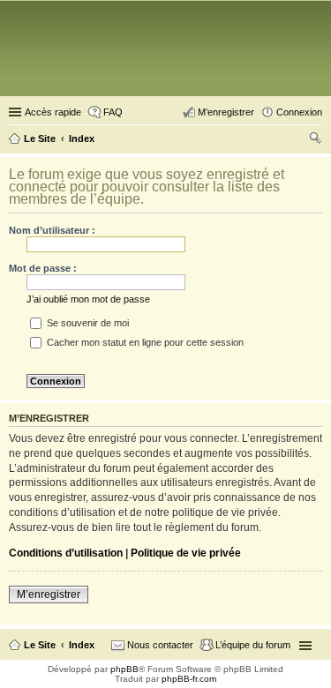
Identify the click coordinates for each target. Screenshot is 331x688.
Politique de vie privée (186, 553)
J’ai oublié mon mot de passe (88, 299)
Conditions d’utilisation (66, 553)
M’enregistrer (48, 594)
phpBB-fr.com (189, 679)
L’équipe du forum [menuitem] (252, 644)
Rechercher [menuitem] (315, 140)
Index (81, 644)
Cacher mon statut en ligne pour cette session (144, 342)
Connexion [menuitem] (299, 112)
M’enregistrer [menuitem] (226, 112)
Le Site (40, 644)
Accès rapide (53, 112)
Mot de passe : (43, 268)
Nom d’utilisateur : (52, 230)
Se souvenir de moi (86, 323)
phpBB (124, 669)
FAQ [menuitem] (113, 112)
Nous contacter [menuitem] (160, 644)
